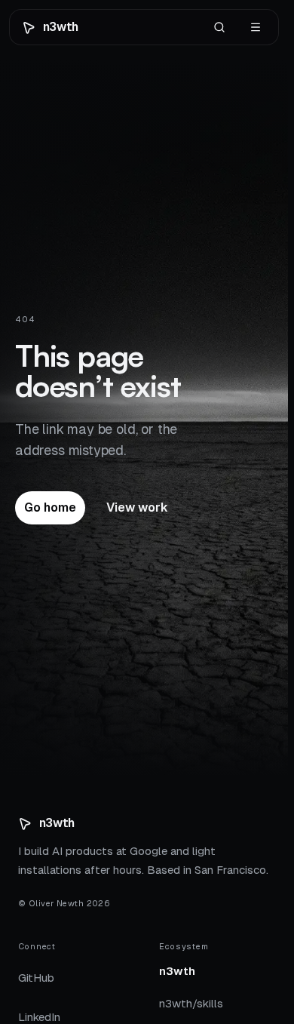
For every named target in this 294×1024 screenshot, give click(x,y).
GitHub (36, 977)
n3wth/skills (191, 1007)
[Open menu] (255, 27)
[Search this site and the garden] (219, 27)
